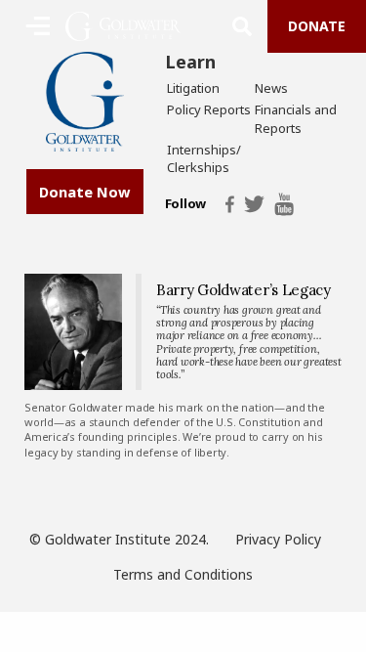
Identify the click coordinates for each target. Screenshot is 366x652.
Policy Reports (209, 109)
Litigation (193, 88)
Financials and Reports (296, 118)
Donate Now (84, 191)
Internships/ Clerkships (204, 158)
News (271, 88)
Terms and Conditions (183, 574)
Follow (185, 204)
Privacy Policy (278, 539)
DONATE (317, 26)
